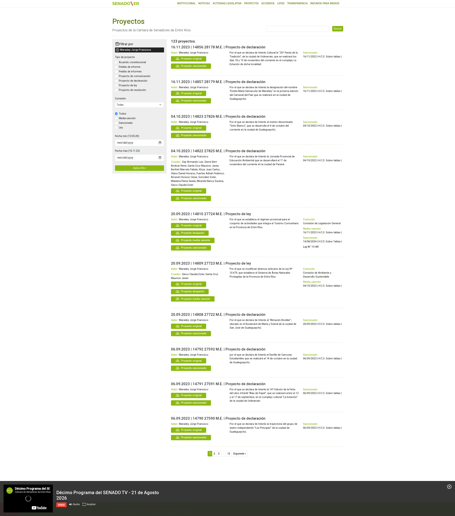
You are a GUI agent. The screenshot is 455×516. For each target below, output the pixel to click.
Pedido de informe (129, 66)
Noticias (204, 3)
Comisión (120, 98)
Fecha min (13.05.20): (127, 136)
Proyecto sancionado (194, 66)
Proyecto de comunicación (134, 76)
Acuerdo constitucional (132, 62)
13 (228, 453)
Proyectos (251, 3)
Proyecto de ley (128, 85)
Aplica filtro (139, 168)
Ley (121, 127)
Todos (122, 113)
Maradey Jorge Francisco (135, 49)
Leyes (281, 3)
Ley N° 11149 (310, 246)
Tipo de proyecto (125, 57)
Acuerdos (268, 3)
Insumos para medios (324, 3)
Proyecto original (191, 58)
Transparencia (297, 3)
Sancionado (126, 122)
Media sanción (127, 118)
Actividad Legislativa (227, 3)
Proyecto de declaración (133, 80)
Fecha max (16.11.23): (127, 150)
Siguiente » (239, 453)
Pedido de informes (130, 71)
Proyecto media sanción (195, 240)
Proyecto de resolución (132, 90)
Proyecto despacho (192, 233)
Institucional (186, 3)
